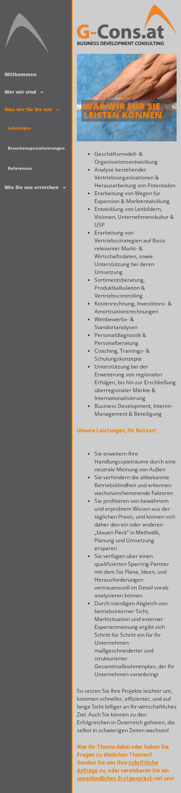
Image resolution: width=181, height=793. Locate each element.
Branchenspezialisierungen (36, 148)
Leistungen (19, 128)
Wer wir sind (20, 91)
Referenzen (20, 168)
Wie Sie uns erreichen (31, 187)
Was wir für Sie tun (28, 109)
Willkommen (20, 74)
